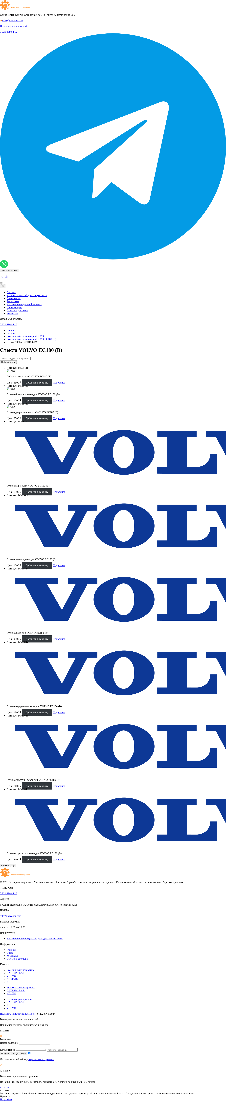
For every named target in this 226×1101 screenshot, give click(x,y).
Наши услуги (14, 307)
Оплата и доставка (17, 310)
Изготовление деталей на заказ (24, 304)
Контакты (12, 313)
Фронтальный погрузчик (21, 987)
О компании (14, 298)
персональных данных (41, 1059)
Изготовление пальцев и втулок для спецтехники (35, 938)
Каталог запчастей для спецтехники (27, 295)
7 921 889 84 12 (8, 31)
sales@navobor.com (10, 916)
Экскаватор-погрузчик (19, 999)
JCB (9, 981)
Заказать (4, 1087)
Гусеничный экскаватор (20, 970)
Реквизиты (13, 301)
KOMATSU (13, 978)
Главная (11, 292)
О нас (10, 952)
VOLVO (11, 975)
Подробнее (59, 382)
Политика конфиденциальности (18, 1013)
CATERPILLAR (16, 973)
